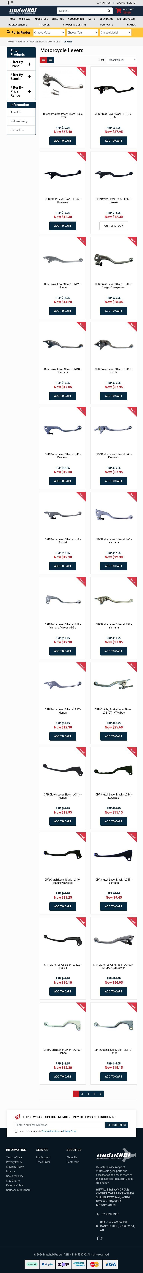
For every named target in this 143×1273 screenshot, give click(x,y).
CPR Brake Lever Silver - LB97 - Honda (63, 711)
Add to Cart (63, 140)
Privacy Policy (69, 1131)
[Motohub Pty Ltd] (23, 10)
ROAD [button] (12, 19)
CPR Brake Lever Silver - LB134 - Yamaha (63, 371)
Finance (10, 1171)
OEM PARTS (106, 24)
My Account (43, 1157)
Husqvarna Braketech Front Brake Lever (63, 115)
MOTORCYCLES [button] (126, 19)
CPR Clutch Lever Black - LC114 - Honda (63, 796)
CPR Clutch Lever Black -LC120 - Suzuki (63, 966)
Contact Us (17, 130)
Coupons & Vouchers (18, 1189)
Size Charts (13, 1180)
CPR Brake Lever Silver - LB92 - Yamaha (114, 626)
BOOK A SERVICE (17, 24)
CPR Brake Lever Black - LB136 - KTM (113, 115)
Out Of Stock (113, 225)
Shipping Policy (15, 1166)
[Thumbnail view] (43, 60)
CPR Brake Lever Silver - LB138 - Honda (114, 371)
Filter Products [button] (18, 53)
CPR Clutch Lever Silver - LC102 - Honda (63, 1051)
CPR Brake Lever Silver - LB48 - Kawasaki (114, 456)
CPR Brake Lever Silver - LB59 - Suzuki (63, 541)
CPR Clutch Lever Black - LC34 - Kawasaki (114, 796)
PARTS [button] (91, 19)
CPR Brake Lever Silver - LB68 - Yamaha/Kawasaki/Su (63, 626)
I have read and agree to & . (47, 1131)
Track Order (43, 1162)
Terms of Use (14, 1157)
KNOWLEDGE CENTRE (74, 24)
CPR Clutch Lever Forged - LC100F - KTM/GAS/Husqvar (113, 966)
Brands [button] (131, 24)
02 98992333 (110, 1214)
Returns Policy (19, 121)
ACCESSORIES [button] (76, 19)
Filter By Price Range (17, 91)
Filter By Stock (17, 77)
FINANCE (44, 24)
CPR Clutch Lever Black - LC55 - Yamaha (114, 881)
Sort (101, 59)
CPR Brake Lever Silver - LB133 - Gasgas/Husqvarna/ (114, 286)
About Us (16, 112)
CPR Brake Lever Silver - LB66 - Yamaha (114, 541)
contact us (103, 2)
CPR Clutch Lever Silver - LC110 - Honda (114, 1051)
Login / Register (126, 2)
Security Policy (14, 1176)
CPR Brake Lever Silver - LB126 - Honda (63, 286)
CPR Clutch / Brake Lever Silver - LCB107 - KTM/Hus (114, 711)
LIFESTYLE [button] (58, 19)
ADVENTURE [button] (41, 19)
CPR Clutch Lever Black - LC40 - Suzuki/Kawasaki (63, 881)
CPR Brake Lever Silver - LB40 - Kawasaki (63, 456)
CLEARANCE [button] (106, 19)
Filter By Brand (17, 64)
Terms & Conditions (51, 1131)
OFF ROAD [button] (24, 19)
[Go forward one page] (100, 1094)
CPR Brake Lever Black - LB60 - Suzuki (114, 201)
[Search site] (109, 10)
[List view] (50, 60)
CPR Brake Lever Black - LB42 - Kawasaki (63, 201)
